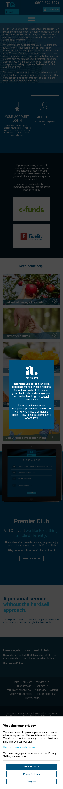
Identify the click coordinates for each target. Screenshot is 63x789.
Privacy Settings (31, 774)
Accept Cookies (31, 766)
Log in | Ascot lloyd (37, 398)
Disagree (31, 781)
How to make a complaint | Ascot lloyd (36, 416)
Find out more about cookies (19, 747)
